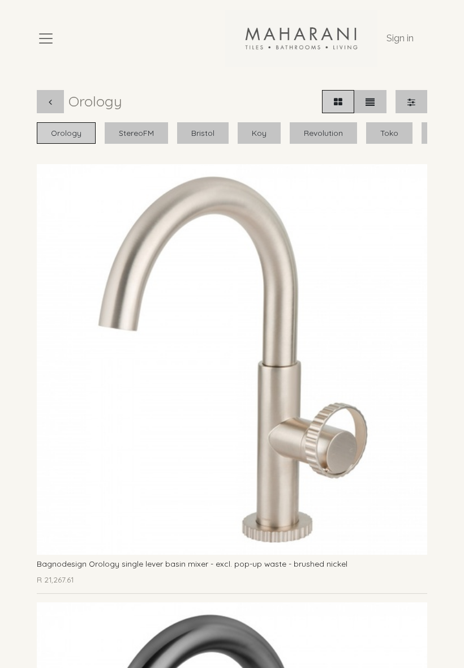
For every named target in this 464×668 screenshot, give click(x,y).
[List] (370, 101)
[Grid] (338, 101)
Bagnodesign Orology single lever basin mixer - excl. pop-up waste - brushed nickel (192, 563)
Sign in (400, 38)
